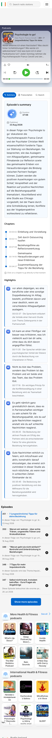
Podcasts (6, 28)
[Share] (5, 64)
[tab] (9, 95)
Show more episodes (26, 601)
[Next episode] (46, 72)
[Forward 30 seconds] (37, 72)
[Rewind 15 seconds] (14, 72)
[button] (28, 65)
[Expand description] (26, 60)
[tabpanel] (26, 299)
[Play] (26, 72)
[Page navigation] (47, 4)
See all (44, 614)
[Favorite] (9, 64)
